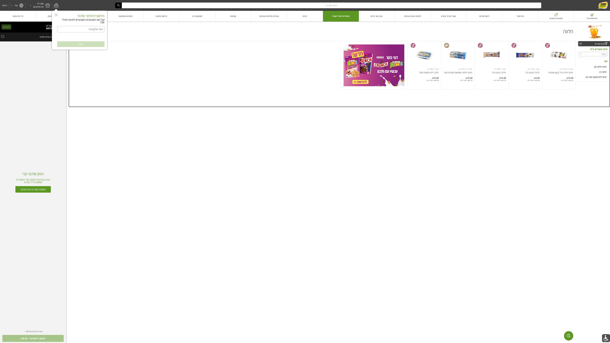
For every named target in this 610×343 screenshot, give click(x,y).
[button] (56, 5)
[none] (559, 65)
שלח (80, 44)
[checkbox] (592, 66)
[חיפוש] (118, 5)
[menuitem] (592, 16)
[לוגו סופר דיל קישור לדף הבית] (603, 5)
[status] (50, 25)
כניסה (4, 5)
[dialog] (79, 30)
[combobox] (328, 5)
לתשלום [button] (6, 27)
